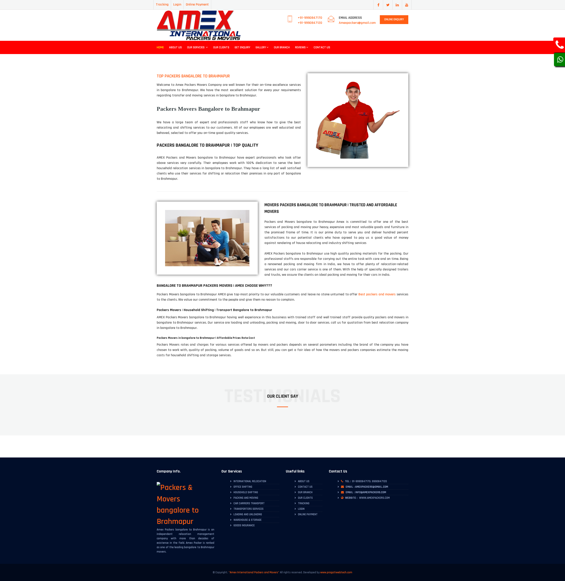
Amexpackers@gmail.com (357, 23)
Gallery (261, 47)
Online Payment (197, 4)
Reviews (300, 47)
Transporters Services (249, 509)
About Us (175, 47)
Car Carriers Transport (249, 503)
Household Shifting (246, 492)
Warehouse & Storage (248, 520)
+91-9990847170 (310, 17)
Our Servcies (196, 47)
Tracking (162, 4)
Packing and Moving (246, 498)
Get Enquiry (242, 47)
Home (160, 47)
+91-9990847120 (310, 23)
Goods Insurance (244, 525)
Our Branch (282, 47)
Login (177, 4)
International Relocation (250, 481)
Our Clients (221, 47)
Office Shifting (243, 487)
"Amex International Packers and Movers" (254, 572)
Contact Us (322, 47)
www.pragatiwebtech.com (336, 572)
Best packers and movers (377, 294)
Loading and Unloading (248, 514)
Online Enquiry (394, 19)
